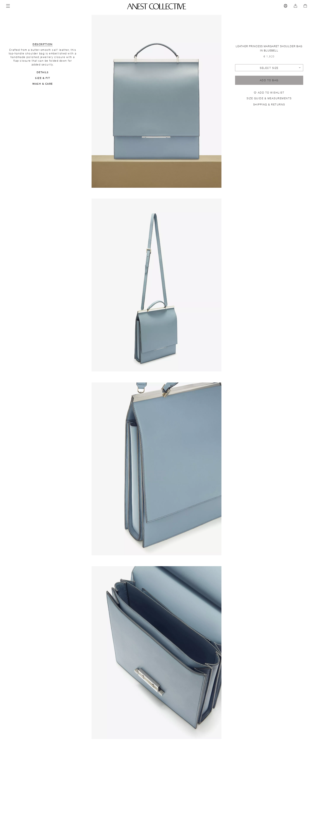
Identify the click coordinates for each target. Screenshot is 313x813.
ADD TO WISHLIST (271, 92)
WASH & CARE (42, 83)
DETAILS (43, 72)
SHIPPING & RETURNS (269, 104)
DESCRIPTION (43, 44)
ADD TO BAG (269, 80)
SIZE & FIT (42, 78)
